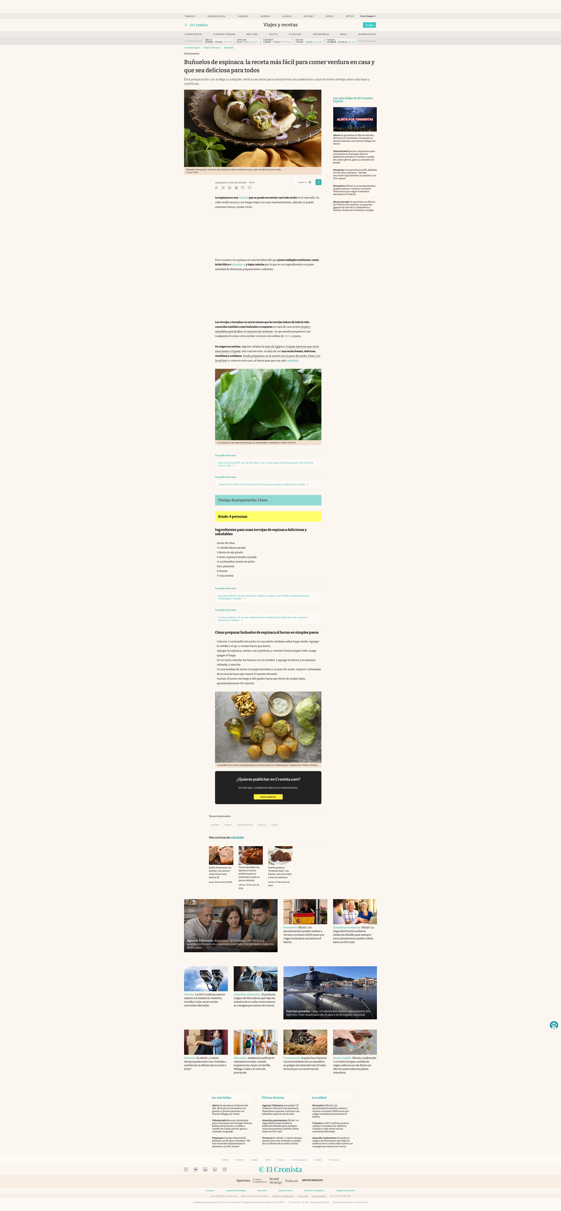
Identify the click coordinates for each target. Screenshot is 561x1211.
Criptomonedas (321, 34)
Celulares (239, 1160)
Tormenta (190, 16)
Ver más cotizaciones (367, 41)
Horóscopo (334, 1160)
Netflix (350, 16)
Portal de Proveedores (314, 1190)
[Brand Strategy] (276, 1181)
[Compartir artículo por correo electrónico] (242, 188)
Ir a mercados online (193, 41)
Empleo (330, 16)
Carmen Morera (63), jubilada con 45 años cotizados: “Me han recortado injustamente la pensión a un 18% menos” (355, 174)
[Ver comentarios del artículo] (249, 188)
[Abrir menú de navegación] (186, 24)
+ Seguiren (305, 183)
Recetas (228, 825)
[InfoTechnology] (313, 1181)
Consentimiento (319, 1196)
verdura (243, 197)
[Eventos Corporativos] (260, 1181)
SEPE (267, 1160)
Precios (280, 1160)
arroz (287, 336)
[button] (554, 1025)
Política (273, 34)
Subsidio (318, 1160)
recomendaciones (245, 825)
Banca (343, 34)
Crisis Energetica (299, 1160)
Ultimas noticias (193, 34)
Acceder (369, 25)
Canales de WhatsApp (236, 1190)
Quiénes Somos (285, 1190)
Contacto (210, 1190)
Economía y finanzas (224, 34)
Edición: (366, 16)
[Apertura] (243, 1181)
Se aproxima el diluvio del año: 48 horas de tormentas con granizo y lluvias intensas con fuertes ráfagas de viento (354, 139)
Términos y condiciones (283, 1196)
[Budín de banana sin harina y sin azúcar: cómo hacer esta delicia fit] (221, 855)
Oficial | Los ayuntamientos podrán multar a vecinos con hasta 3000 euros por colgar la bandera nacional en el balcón (354, 190)
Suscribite (262, 1190)
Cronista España (192, 47)
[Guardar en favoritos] (318, 182)
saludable (229, 47)
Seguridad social (216, 16)
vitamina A (238, 264)
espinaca (262, 825)
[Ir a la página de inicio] (199, 24)
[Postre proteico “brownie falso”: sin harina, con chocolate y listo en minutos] (280, 855)
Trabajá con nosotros (345, 1190)
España (274, 825)
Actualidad (295, 34)
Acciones (308, 16)
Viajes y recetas (212, 47)
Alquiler (286, 16)
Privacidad (303, 1196)
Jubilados (243, 16)
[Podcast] (291, 1181)
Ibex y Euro (252, 34)
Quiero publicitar (271, 797)
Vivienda (265, 16)
